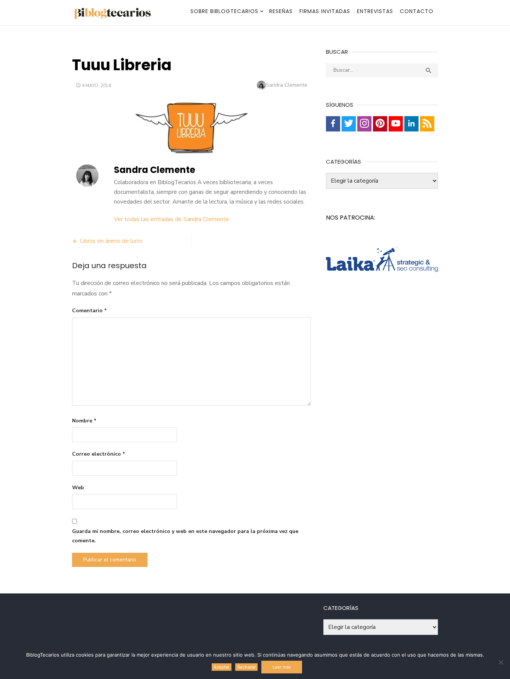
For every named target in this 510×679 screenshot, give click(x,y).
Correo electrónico (98, 454)
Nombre (84, 420)
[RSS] (427, 123)
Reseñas (281, 11)
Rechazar (246, 667)
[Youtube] (396, 123)
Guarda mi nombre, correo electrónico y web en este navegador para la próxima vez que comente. (185, 536)
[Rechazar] (500, 662)
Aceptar (221, 667)
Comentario (89, 310)
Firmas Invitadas (324, 11)
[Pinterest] (380, 123)
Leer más (282, 667)
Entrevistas (375, 11)
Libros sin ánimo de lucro (111, 241)
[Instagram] (364, 123)
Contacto (416, 11)
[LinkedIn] (411, 123)
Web (78, 487)
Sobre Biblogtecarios (224, 11)
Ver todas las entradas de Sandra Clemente (171, 219)
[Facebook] (333, 123)
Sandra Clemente (286, 85)
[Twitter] (349, 123)
